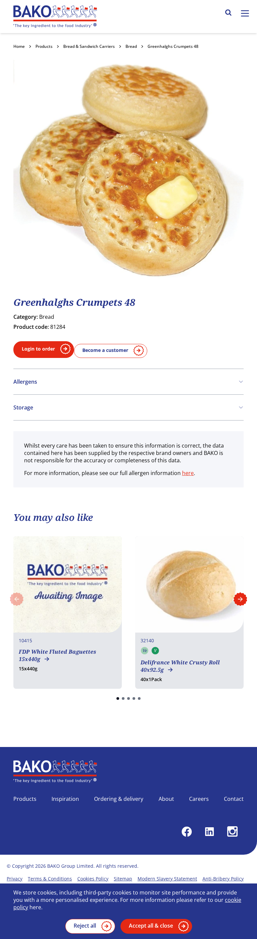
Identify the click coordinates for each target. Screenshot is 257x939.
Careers (199, 799)
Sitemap (123, 878)
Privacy (14, 878)
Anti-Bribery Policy (223, 878)
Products (44, 46)
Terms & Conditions (50, 878)
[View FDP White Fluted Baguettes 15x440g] (67, 612)
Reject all (85, 925)
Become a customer (105, 350)
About (166, 799)
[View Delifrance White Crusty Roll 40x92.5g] (189, 612)
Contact (234, 799)
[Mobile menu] (245, 13)
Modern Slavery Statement (167, 878)
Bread (131, 46)
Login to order (38, 349)
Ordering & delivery (118, 799)
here (188, 473)
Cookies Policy (92, 878)
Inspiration (65, 799)
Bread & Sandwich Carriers (89, 46)
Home (19, 46)
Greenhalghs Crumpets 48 (173, 46)
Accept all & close (151, 925)
